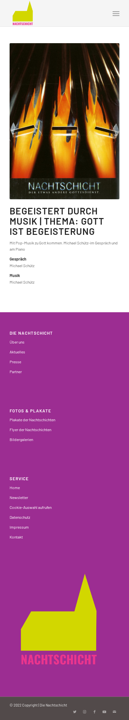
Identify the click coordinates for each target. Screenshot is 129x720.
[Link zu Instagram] (85, 712)
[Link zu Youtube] (104, 712)
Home (15, 487)
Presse (15, 361)
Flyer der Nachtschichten (30, 429)
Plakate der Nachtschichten (32, 419)
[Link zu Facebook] (95, 712)
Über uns (17, 342)
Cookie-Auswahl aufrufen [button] (31, 507)
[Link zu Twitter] (75, 712)
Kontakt (16, 537)
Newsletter (19, 497)
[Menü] (115, 13)
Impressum (19, 527)
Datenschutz (20, 517)
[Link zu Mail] (114, 712)
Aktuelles (17, 351)
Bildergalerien (21, 439)
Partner (16, 371)
